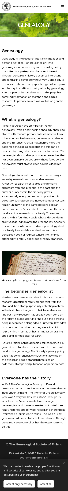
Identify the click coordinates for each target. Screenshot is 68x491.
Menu (62, 6)
